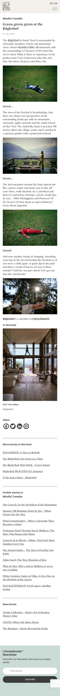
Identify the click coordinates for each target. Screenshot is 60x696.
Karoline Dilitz (26, 47)
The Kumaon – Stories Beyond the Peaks (25, 628)
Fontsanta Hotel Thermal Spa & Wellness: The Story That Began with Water (28, 532)
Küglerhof (13, 40)
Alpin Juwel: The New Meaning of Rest (24, 559)
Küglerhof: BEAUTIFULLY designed (23, 471)
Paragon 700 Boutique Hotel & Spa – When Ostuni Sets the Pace (27, 512)
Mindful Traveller (13, 18)
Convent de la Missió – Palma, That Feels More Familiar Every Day (29, 542)
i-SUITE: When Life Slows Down (21, 622)
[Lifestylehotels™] (6, 9)
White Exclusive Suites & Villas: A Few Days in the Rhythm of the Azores (29, 578)
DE (51, 3)
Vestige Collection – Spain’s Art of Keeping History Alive (26, 614)
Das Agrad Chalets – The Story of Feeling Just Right (28, 552)
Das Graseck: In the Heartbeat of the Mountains (30, 504)
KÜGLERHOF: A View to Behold (21, 452)
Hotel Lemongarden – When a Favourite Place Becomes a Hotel (28, 522)
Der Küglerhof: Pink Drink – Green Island (26, 465)
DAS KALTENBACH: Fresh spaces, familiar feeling (27, 587)
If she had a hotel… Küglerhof (19, 477)
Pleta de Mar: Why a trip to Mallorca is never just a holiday (28, 568)
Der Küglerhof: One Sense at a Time (23, 458)
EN (55, 3)
